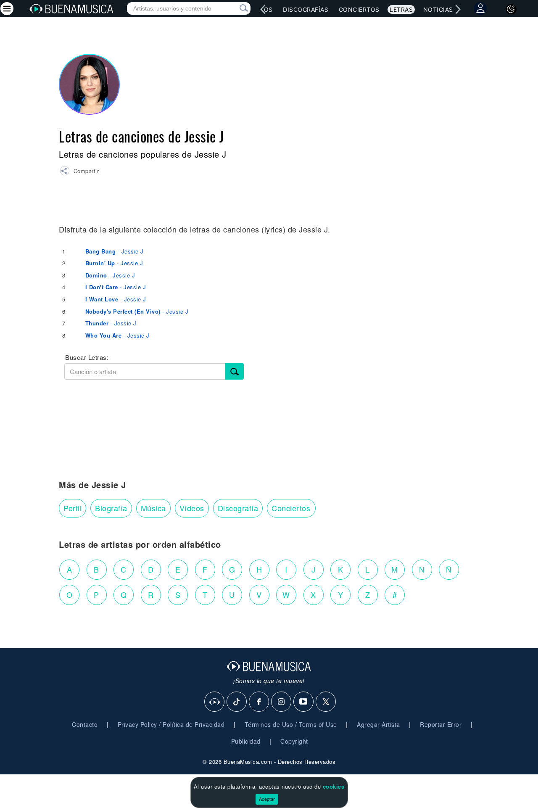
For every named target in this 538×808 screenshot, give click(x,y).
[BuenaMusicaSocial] (215, 702)
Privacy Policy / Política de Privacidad (171, 724)
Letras (401, 9)
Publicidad (246, 741)
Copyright (294, 741)
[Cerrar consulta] (234, 8)
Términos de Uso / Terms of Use (291, 724)
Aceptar (267, 798)
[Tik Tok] (237, 702)
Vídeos (191, 507)
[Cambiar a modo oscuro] (511, 9)
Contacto (85, 724)
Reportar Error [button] (441, 724)
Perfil (72, 507)
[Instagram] (282, 702)
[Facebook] (259, 702)
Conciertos (359, 9)
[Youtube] (304, 702)
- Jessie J (114, 251)
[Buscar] (234, 371)
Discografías (305, 9)
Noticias (438, 9)
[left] (263, 9)
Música (153, 507)
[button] (79, 172)
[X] (326, 702)
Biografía (111, 507)
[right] (458, 9)
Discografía (238, 507)
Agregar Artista (378, 724)
